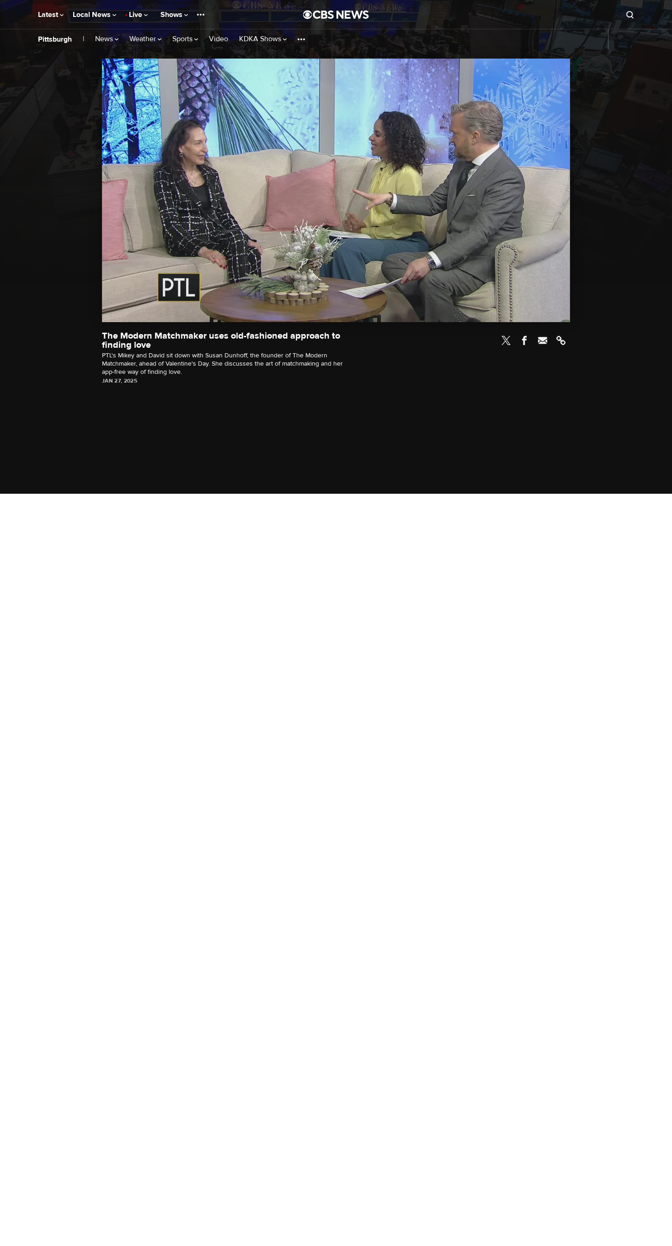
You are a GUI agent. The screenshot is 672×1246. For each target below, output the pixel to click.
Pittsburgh (55, 39)
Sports (183, 39)
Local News (92, 14)
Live (136, 14)
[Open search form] (630, 15)
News (105, 39)
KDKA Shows (261, 39)
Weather (143, 39)
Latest (49, 14)
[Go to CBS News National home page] (336, 14)
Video (218, 39)
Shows (172, 14)
